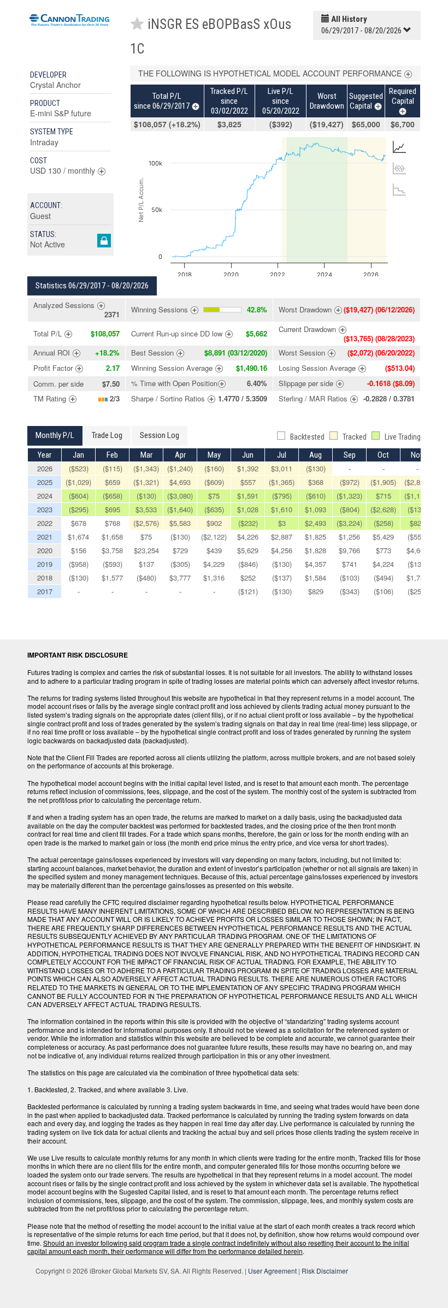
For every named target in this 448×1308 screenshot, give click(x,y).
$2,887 (281, 536)
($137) (282, 577)
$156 (78, 550)
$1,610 (281, 509)
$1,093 (315, 509)
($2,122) (214, 536)
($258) (383, 523)
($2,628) (383, 509)
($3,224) (349, 523)
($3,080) (180, 495)
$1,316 (214, 577)
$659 (112, 482)
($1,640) (180, 509)
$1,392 (247, 468)
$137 (146, 564)
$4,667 (417, 550)
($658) (112, 495)
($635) (214, 509)
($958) (79, 564)
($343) (349, 591)
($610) (316, 495)
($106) (383, 591)
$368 (315, 482)
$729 (180, 550)
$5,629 (247, 550)
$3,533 (146, 509)
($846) (248, 564)
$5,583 (180, 523)
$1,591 (247, 495)
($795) (282, 495)
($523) (79, 468)
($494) (383, 577)
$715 (383, 495)
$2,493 (315, 523)
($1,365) (281, 482)
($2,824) (417, 482)
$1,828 (315, 550)
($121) (248, 591)
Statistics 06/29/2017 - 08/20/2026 (92, 286)
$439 (214, 550)
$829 (417, 523)
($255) (417, 591)
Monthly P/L (55, 435)
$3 (282, 523)
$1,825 (315, 536)
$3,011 (281, 468)
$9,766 (349, 550)
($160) (214, 468)
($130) (316, 468)
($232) (248, 523)
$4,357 (315, 564)
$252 (248, 577)
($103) (349, 577)
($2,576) (146, 523)
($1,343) (146, 468)
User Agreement (272, 1270)
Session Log (159, 435)
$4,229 (214, 564)
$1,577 (112, 577)
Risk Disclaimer (325, 1270)
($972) (349, 482)
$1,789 (417, 577)
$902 (214, 523)
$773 (383, 550)
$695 (112, 509)
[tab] (399, 146)
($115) (112, 468)
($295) (79, 509)
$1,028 (247, 509)
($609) (214, 482)
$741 (349, 564)
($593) (112, 564)
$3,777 (180, 577)
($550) (417, 536)
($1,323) (349, 495)
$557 (248, 482)
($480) (146, 577)
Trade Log (107, 435)
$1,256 (349, 536)
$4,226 (247, 536)
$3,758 (112, 550)
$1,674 (78, 536)
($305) (180, 564)
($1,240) (180, 468)
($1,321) (146, 482)
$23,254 (146, 550)
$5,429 (383, 536)
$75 (214, 495)
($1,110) (417, 495)
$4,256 (281, 550)
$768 (112, 523)
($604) (79, 495)
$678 (78, 523)
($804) (349, 509)
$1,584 (315, 577)
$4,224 (383, 564)
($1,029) (78, 482)
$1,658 (112, 536)
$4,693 (180, 482)
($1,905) (383, 482)
